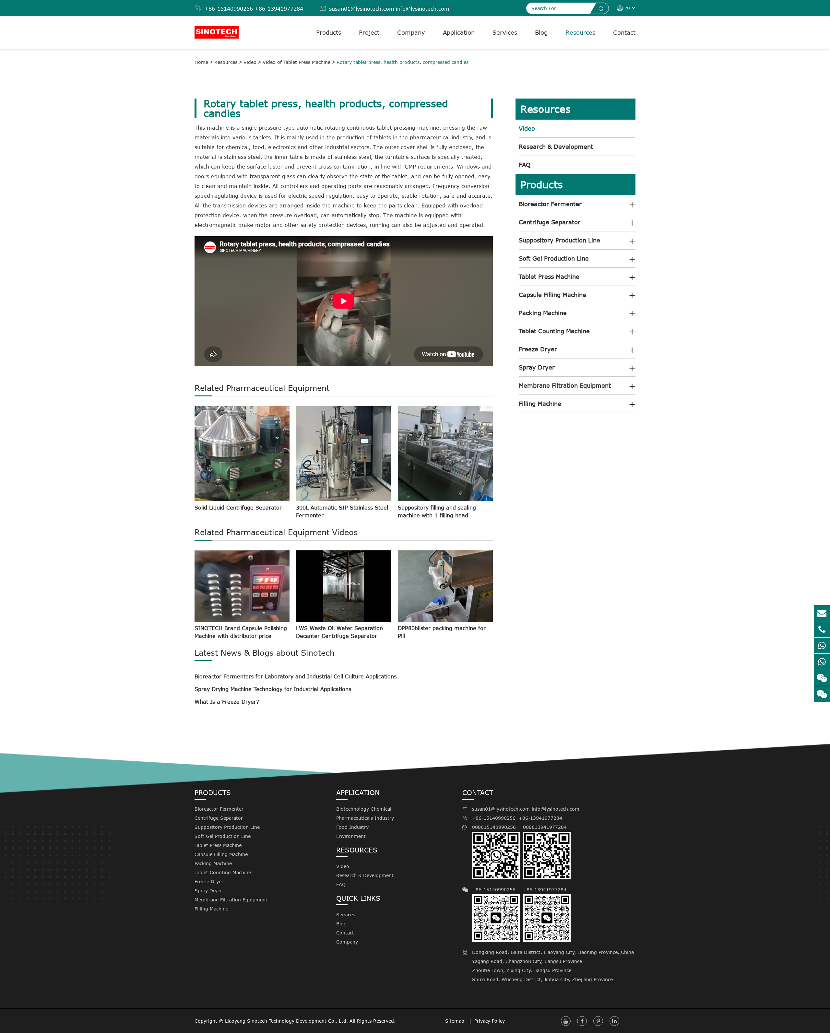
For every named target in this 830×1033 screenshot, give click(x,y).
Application (459, 32)
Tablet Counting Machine (554, 331)
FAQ (524, 164)
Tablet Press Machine (549, 276)
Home (201, 62)
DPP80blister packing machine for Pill (442, 632)
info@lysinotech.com (422, 9)
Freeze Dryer (538, 349)
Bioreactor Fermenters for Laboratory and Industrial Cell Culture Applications (296, 676)
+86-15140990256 (228, 9)
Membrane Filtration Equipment (565, 385)
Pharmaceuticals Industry (365, 818)
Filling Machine (540, 403)
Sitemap (455, 1021)
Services (504, 32)
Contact (624, 32)
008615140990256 (494, 827)
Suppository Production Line (559, 240)
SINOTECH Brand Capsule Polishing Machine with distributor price (241, 632)
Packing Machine (543, 312)
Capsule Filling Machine (552, 294)
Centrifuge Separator (549, 222)
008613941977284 (545, 827)
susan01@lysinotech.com (361, 9)
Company (411, 32)
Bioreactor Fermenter (550, 203)
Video (249, 62)
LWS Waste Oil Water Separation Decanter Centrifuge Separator (339, 632)
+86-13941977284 (279, 9)
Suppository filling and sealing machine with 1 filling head (437, 511)
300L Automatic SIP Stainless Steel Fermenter (342, 511)
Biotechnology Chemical (363, 809)
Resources (580, 32)
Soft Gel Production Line (554, 258)
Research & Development (556, 146)
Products (328, 32)
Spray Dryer (537, 367)
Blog (541, 32)
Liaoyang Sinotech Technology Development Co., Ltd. (286, 1021)
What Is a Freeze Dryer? (227, 702)
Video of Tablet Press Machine (296, 62)
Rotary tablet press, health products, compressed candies (402, 62)
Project (369, 32)
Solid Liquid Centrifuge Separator (238, 508)
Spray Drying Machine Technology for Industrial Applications (273, 689)
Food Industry (352, 827)
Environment (351, 836)
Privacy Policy (489, 1021)
